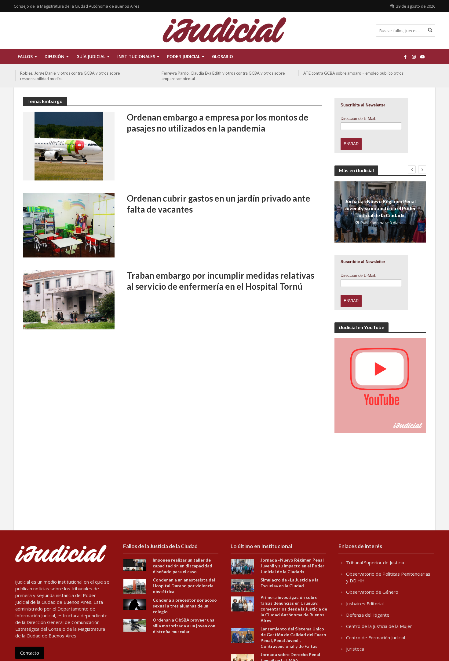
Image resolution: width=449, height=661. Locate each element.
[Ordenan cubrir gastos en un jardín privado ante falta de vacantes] (69, 224)
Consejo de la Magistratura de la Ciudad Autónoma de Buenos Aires (77, 6)
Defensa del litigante (367, 615)
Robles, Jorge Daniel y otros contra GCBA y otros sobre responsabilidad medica (70, 76)
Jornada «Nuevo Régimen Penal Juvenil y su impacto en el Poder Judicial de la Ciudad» (380, 208)
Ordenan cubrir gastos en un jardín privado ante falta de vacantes (218, 203)
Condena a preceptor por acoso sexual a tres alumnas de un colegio (185, 605)
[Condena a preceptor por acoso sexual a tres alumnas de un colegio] (134, 604)
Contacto (29, 653)
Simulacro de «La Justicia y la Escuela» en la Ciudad (290, 582)
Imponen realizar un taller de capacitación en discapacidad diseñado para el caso (182, 565)
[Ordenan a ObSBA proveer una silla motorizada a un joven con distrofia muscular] (134, 625)
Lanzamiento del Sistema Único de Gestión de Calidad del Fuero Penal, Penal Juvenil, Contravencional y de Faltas (293, 637)
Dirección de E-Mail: (358, 118)
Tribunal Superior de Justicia (375, 562)
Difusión (54, 56)
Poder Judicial (183, 56)
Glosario (222, 56)
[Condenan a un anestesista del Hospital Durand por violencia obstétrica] (134, 586)
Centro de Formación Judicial (375, 637)
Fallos (25, 56)
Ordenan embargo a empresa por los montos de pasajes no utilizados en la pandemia (217, 122)
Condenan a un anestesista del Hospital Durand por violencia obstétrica (184, 585)
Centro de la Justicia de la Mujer (379, 626)
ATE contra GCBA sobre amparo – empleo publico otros (353, 73)
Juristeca (355, 649)
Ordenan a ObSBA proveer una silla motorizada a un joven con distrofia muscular (184, 625)
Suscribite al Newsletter (363, 105)
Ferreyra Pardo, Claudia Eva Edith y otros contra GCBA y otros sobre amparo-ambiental (223, 76)
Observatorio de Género (372, 592)
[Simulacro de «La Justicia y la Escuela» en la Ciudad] (242, 585)
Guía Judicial (90, 56)
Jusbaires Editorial (365, 603)
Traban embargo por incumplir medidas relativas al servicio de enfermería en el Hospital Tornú (220, 281)
